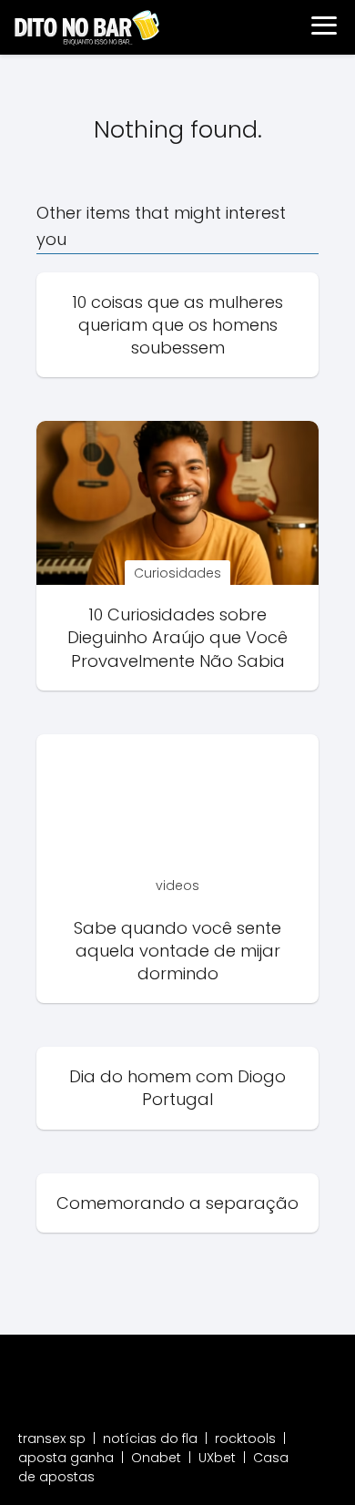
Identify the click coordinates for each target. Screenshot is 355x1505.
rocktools (245, 1438)
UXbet (217, 1458)
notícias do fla (150, 1438)
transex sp (52, 1438)
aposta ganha (66, 1458)
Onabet (156, 1458)
